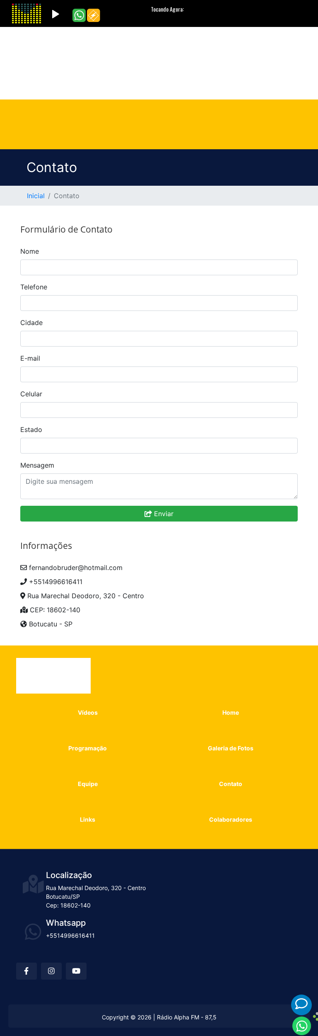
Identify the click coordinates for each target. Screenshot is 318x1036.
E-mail (30, 358)
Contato (131, 76)
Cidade (31, 322)
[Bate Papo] (301, 1004)
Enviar (162, 514)
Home (103, 60)
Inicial (36, 196)
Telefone (33, 287)
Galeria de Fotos (209, 60)
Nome (29, 251)
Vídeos (69, 60)
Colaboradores (211, 76)
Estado (31, 429)
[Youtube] (208, 44)
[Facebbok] (236, 44)
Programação (148, 60)
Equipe (93, 76)
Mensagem (37, 465)
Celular (31, 394)
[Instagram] (223, 44)
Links (165, 76)
